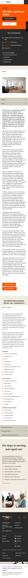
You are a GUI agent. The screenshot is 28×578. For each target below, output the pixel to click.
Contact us (24, 517)
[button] (18, 2)
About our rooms (7, 427)
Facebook (19, 541)
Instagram (19, 536)
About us (4, 536)
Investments (18, 522)
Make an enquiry (9, 284)
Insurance (17, 525)
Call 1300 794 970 (9, 288)
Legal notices (18, 555)
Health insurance (6, 522)
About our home (6, 307)
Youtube (19, 538)
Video (3, 99)
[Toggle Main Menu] (2, 2)
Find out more (6, 483)
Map (3, 103)
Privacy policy (5, 555)
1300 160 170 (19, 517)
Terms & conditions (6, 558)
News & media (5, 541)
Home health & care (6, 530)
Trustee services (19, 527)
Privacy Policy (5, 575)
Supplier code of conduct (20, 553)
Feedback (26, 26)
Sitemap (4, 553)
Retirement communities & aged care (7, 527)
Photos (4, 71)
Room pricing (6, 431)
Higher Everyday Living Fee (10, 435)
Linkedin (19, 546)
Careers (4, 538)
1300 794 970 (7, 42)
